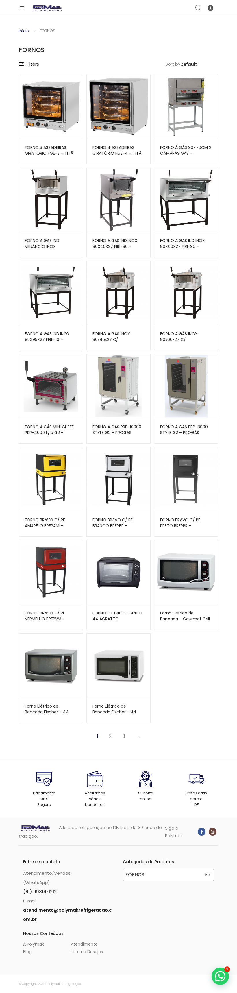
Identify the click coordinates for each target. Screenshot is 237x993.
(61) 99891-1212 (40, 892)
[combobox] (168, 875)
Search (198, 8)
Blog (27, 952)
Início (24, 31)
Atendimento (84, 944)
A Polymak (33, 944)
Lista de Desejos (87, 952)
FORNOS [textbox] (166, 874)
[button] (220, 976)
